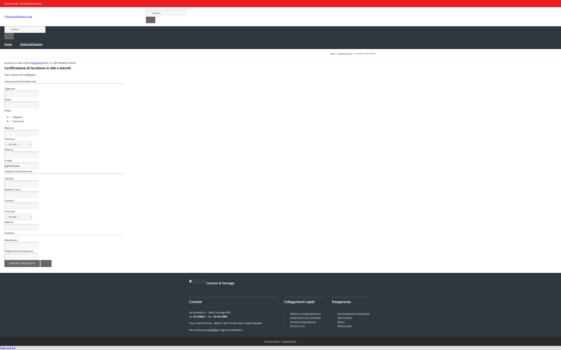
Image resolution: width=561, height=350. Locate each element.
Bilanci (341, 322)
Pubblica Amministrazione (18, 251)
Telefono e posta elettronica (305, 314)
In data (8, 160)
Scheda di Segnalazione (303, 322)
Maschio (18, 117)
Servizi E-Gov (297, 326)
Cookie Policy (289, 341)
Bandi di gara (344, 326)
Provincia (9, 139)
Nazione (8, 150)
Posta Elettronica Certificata (305, 318)
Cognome (9, 89)
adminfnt (37, 63)
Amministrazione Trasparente (353, 314)
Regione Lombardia (11, 3)
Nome (7, 100)
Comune (9, 200)
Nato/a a (9, 128)
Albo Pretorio (344, 318)
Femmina (18, 121)
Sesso (7, 110)
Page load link (7, 348)
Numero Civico (12, 189)
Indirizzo (9, 179)
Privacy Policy (272, 341)
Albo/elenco (11, 240)
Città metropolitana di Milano (30, 3)
